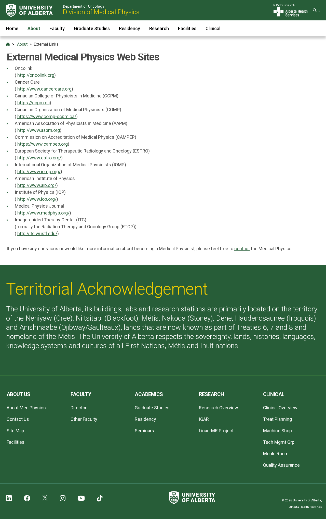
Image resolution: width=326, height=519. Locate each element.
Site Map (15, 430)
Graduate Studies (92, 28)
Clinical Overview (280, 407)
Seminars (144, 430)
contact (242, 248)
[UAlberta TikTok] (99, 498)
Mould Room (276, 453)
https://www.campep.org (42, 144)
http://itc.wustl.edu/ (37, 233)
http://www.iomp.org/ (39, 171)
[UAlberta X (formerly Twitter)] (45, 498)
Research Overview (218, 407)
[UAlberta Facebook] (27, 498)
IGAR (204, 419)
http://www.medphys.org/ (43, 213)
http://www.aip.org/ (36, 185)
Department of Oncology (83, 6)
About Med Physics (26, 407)
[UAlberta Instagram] (62, 498)
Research (159, 28)
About (34, 28)
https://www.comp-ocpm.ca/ (46, 116)
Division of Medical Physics (101, 12)
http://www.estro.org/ (39, 157)
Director (79, 407)
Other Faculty (84, 419)
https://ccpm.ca (33, 102)
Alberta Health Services (305, 507)
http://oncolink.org (35, 75)
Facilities (187, 28)
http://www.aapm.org (38, 130)
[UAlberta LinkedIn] (9, 498)
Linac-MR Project (216, 430)
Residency (129, 28)
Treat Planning (277, 419)
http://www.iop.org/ (37, 199)
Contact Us (18, 419)
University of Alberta (307, 500)
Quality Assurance (281, 465)
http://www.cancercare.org (44, 89)
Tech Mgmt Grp (278, 442)
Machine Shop (277, 430)
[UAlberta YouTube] (81, 498)
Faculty (57, 28)
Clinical (213, 28)
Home (12, 28)
